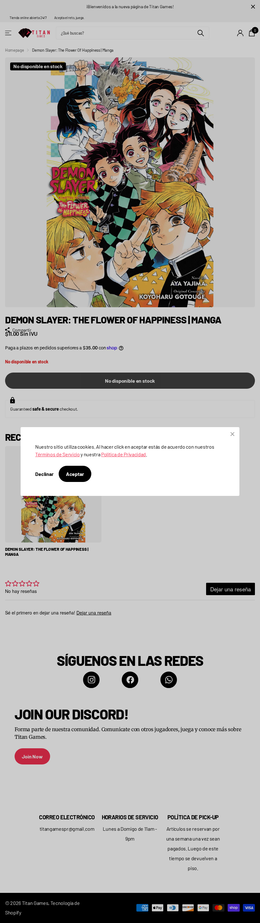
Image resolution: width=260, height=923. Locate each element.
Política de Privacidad (123, 454)
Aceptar (75, 474)
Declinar (44, 474)
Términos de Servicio (57, 454)
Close (232, 434)
